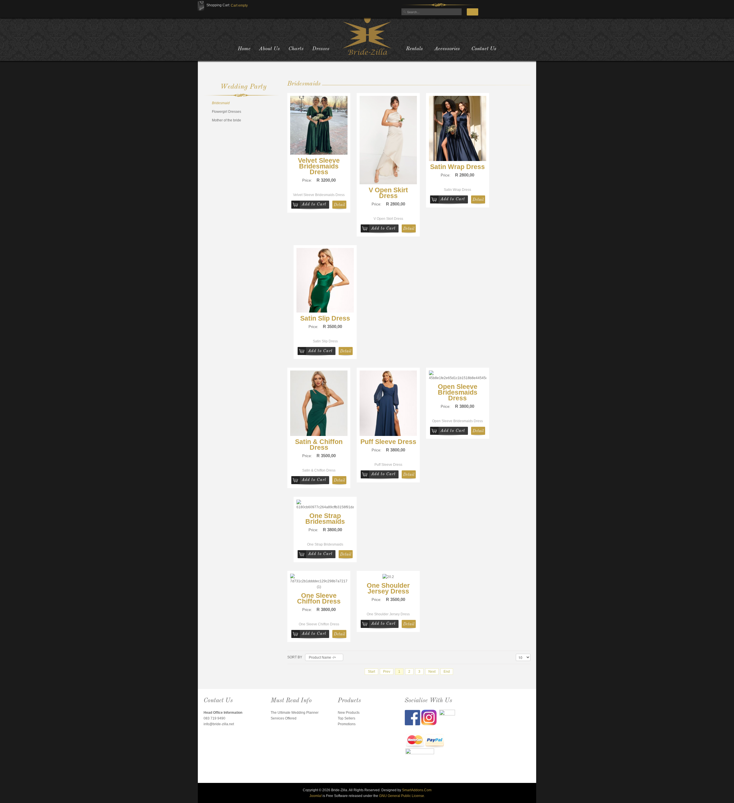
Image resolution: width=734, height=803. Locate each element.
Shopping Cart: (218, 5)
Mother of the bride (226, 120)
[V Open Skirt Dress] (388, 140)
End (447, 672)
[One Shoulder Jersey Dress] (388, 577)
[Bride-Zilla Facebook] (413, 717)
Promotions (347, 724)
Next (432, 672)
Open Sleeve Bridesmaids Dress (457, 392)
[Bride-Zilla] (366, 36)
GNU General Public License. (402, 796)
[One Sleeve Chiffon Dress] (319, 581)
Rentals (414, 48)
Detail (339, 205)
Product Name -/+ (322, 657)
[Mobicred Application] (419, 762)
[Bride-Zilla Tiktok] (447, 717)
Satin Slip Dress (325, 318)
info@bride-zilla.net (219, 724)
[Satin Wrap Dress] (457, 128)
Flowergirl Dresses (226, 112)
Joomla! (315, 796)
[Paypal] (434, 741)
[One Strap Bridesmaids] (325, 505)
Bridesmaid (221, 103)
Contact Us (483, 48)
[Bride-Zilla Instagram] (430, 717)
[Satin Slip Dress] (325, 280)
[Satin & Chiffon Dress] (319, 403)
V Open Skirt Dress (388, 192)
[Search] (472, 11)
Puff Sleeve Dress (388, 441)
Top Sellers (346, 718)
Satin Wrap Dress (457, 166)
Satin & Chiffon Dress (319, 444)
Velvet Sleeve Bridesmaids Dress (319, 166)
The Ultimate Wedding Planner (295, 713)
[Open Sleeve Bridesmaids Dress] (457, 376)
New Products (349, 713)
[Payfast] (415, 741)
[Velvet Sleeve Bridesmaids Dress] (319, 125)
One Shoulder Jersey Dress (388, 588)
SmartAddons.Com (417, 790)
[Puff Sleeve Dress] (388, 403)
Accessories (447, 48)
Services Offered (283, 718)
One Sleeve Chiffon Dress (319, 598)
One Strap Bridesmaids (325, 518)
